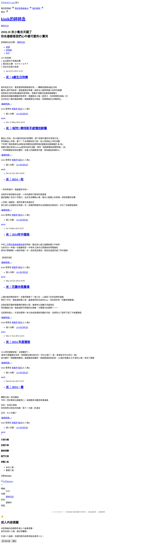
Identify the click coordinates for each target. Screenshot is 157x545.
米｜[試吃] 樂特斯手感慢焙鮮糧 (26, 128)
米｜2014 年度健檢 (18, 342)
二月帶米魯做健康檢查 (15, 245)
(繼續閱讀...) (6, 104)
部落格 (9, 50)
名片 (8, 53)
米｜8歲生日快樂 (17, 77)
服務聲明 (102, 512)
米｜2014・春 (15, 387)
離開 (14, 541)
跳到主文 (5, 26)
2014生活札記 (22, 114)
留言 (20, 109)
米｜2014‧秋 (15, 179)
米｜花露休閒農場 (17, 286)
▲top (3, 118)
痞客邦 (15, 109)
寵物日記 (21, 42)
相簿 (8, 47)
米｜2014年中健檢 (17, 234)
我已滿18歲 (6, 541)
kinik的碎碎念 (13, 19)
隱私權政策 (92, 512)
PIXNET (60, 512)
